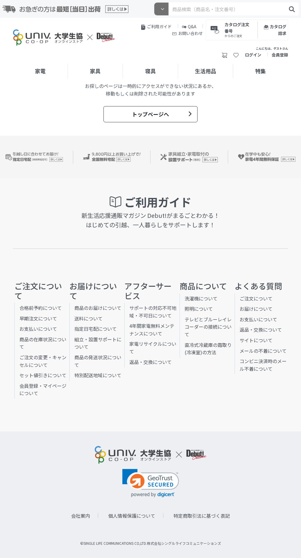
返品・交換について (150, 361)
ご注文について (256, 298)
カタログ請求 (278, 30)
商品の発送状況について (97, 361)
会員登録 (280, 55)
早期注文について (38, 318)
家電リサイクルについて (152, 347)
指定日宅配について (95, 328)
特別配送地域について (97, 375)
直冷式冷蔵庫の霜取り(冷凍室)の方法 (208, 348)
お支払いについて (38, 328)
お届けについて (256, 308)
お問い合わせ (190, 33)
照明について (199, 308)
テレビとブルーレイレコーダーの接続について (208, 327)
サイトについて (256, 340)
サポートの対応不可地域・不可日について (152, 311)
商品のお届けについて (97, 307)
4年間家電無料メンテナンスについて (151, 329)
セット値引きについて (42, 375)
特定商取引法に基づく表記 (201, 515)
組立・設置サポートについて (97, 343)
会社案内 (80, 515)
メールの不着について (263, 350)
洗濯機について (201, 298)
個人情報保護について (131, 515)
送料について (88, 318)
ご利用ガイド (159, 26)
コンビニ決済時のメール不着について (263, 364)
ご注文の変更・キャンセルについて (42, 361)
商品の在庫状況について (42, 343)
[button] (150, 483)
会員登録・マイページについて (42, 389)
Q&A (192, 26)
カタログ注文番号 (237, 29)
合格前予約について (40, 307)
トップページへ (150, 114)
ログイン (253, 55)
